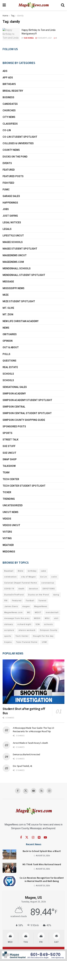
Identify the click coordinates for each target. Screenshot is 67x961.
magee (26, 606)
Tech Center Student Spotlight (24, 485)
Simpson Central (14, 406)
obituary (8, 624)
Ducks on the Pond (15, 156)
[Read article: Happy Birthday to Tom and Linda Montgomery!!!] (11, 34)
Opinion (8, 340)
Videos (7, 518)
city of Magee (28, 577)
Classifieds (10, 123)
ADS (5, 71)
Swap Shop (10, 459)
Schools (8, 373)
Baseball (8, 571)
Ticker (7, 492)
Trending (9, 498)
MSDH (37, 618)
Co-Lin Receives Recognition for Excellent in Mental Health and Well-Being (42, 879)
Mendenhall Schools (17, 268)
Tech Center (11, 479)
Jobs (6, 209)
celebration (10, 577)
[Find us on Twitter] (25, 791)
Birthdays (9, 84)
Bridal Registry (13, 90)
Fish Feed (8, 182)
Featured (9, 169)
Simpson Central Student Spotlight (27, 413)
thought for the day (43, 636)
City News (9, 117)
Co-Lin (7, 130)
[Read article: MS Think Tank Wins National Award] (9, 868)
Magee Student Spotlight (20, 248)
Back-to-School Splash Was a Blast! (42, 851)
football (30, 600)
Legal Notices (12, 222)
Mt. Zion (8, 314)
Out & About (11, 347)
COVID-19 (9, 589)
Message (8, 281)
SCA (38, 624)
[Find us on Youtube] (33, 791)
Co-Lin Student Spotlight (20, 136)
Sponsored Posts (14, 426)
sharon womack (27, 630)
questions (9, 360)
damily (20, 15)
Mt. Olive (8, 308)
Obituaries (10, 334)
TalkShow (9, 466)
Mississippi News (13, 288)
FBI (6, 600)
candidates (10, 104)
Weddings (9, 551)
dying (56, 595)
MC (28, 612)
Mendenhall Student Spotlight (24, 275)
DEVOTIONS (49, 589)
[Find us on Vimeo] (39, 838)
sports (7, 636)
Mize (6, 294)
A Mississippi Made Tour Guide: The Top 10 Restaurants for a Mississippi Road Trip (33, 729)
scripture (9, 630)
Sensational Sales (15, 387)
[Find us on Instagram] (49, 791)
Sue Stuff (9, 446)
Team (6, 472)
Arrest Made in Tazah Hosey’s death (30, 742)
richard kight (24, 624)
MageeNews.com (13, 262)
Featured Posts (13, 176)
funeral (42, 600)
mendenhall (52, 612)
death (21, 589)
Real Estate (10, 367)
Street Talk (10, 439)
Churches (9, 110)
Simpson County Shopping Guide (24, 420)
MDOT (38, 612)
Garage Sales (11, 196)
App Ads (8, 77)
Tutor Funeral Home (26, 642)
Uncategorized (13, 505)
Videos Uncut (11, 525)
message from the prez (17, 618)
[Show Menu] (4, 5)
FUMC (6, 189)
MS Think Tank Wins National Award (42, 864)
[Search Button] (62, 5)
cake (43, 571)
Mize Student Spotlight (19, 301)
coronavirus (47, 583)
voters (7, 531)
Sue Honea (29, 38)
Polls (6, 354)
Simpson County (48, 630)
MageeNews (40, 606)
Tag (12, 15)
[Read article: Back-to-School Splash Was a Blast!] (9, 854)
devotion (33, 589)
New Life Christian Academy (20, 321)
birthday (32, 571)
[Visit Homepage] (33, 5)
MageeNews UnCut (15, 255)
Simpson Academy (14, 393)
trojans (8, 642)
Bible (20, 571)
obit (56, 618)
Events (7, 163)
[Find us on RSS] (41, 791)
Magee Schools (13, 242)
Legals (7, 229)
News (6, 327)
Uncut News (10, 512)
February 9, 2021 (44, 38)
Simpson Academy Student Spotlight (27, 400)
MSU (47, 618)
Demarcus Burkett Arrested (26, 754)
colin (54, 577)
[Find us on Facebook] (17, 791)
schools (8, 380)
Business (8, 97)
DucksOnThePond (14, 595)
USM (44, 642)
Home (5, 15)
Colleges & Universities (18, 143)
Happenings (10, 202)
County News (11, 150)
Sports (7, 433)
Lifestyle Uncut (13, 235)
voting (7, 538)
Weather (8, 545)
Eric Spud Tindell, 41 (22, 765)
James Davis (11, 606)
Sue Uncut (9, 452)
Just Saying (10, 215)
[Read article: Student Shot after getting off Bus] (33, 681)
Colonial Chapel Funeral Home (20, 583)
